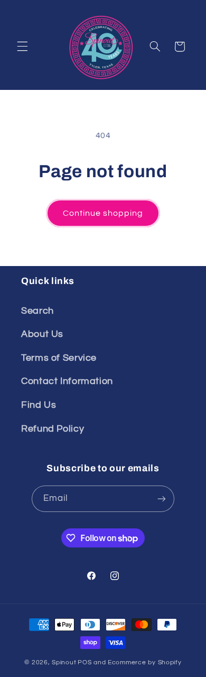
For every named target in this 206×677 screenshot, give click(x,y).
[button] (22, 46)
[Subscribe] (161, 498)
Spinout (64, 662)
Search (37, 311)
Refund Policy (52, 429)
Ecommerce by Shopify (145, 662)
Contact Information (67, 381)
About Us (42, 334)
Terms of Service (59, 358)
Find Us (38, 405)
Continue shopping (103, 213)
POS (84, 662)
